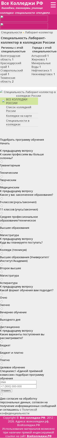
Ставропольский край (11, 72)
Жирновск (38, 59)
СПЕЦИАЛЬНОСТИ (25, 12)
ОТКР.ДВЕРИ (43, 12)
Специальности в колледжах (17, 122)
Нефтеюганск (40, 70)
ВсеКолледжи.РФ (39, 436)
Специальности (11, 32)
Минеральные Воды (41, 65)
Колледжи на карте (19, 116)
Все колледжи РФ (32, 417)
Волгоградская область (10, 57)
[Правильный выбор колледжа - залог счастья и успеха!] (28, 95)
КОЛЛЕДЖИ (7, 12)
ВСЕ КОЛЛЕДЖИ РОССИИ (16, 101)
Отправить (6, 390)
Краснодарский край (10, 65)
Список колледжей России (18, 109)
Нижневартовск (42, 74)
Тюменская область (7, 79)
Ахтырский (39, 56)
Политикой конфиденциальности (18, 411)
